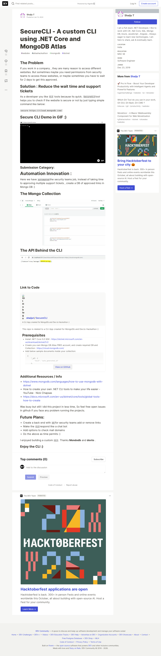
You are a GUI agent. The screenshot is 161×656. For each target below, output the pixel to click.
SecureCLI (41, 318)
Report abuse (71, 485)
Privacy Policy (82, 642)
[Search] (12, 3)
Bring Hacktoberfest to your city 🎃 (134, 162)
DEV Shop (89, 638)
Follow (137, 22)
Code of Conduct (55, 485)
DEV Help (75, 635)
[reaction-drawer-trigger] (6, 52)
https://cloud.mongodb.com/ (50, 348)
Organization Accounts (107, 635)
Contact (145, 635)
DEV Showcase (125, 635)
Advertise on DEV (88, 635)
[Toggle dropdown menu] (110, 496)
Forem (51, 645)
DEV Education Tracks (59, 635)
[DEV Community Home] (5, 3)
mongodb (55, 53)
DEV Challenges (25, 635)
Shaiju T (30, 14)
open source (65, 645)
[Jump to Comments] (6, 62)
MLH (97, 638)
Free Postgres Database (72, 638)
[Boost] (6, 80)
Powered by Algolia (85, 4)
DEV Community (42, 631)
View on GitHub (62, 367)
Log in (133, 3)
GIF (102, 161)
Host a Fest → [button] (126, 188)
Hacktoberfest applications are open (54, 589)
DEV (90, 645)
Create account (148, 3)
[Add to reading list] (6, 72)
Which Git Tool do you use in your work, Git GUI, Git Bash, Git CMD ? (136, 102)
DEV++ (37, 635)
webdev (25, 53)
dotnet (66, 53)
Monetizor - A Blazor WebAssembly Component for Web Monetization (134, 117)
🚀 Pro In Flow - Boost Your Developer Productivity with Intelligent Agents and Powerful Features (136, 88)
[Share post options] (6, 89)
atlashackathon (40, 53)
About (136, 635)
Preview (44, 477)
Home (14, 635)
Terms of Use (95, 642)
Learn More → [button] (29, 609)
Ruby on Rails (75, 648)
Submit (30, 477)
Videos (45, 635)
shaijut (30, 318)
